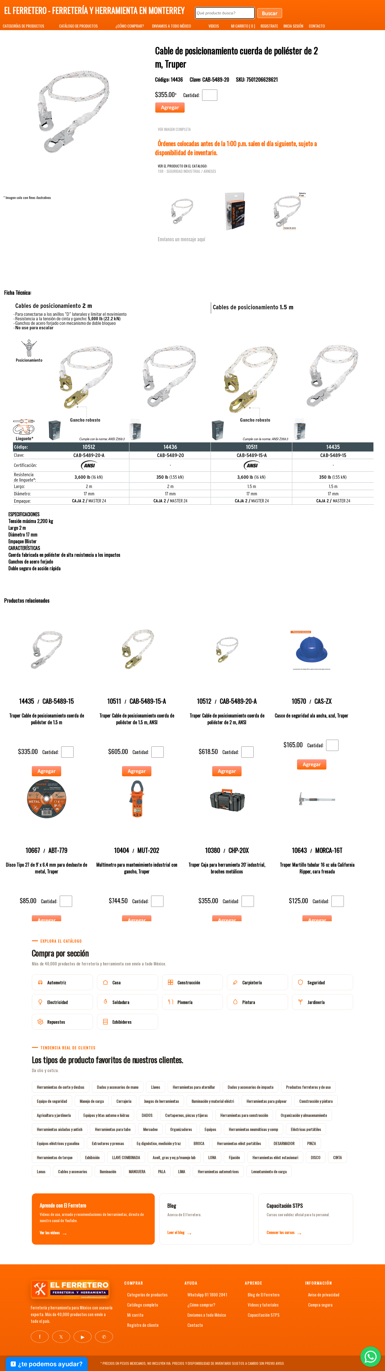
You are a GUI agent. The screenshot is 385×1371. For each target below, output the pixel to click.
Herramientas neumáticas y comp (253, 1129)
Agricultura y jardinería (54, 1115)
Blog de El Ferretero (264, 1294)
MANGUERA (137, 1171)
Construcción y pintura (316, 1101)
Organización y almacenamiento (304, 1115)
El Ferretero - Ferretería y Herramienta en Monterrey (94, 10)
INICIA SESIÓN (293, 26)
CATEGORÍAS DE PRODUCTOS (23, 26)
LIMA (181, 1171)
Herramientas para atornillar (194, 1087)
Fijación (234, 1157)
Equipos (210, 1129)
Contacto (195, 1325)
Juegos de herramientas (161, 1101)
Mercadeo (150, 1129)
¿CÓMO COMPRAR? (130, 26)
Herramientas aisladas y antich (59, 1129)
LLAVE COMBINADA (126, 1157)
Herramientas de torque (54, 1157)
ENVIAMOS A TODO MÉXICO (171, 26)
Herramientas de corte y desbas (60, 1087)
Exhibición (92, 1157)
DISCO (315, 1157)
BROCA (199, 1143)
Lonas (41, 1171)
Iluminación (108, 1171)
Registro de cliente (143, 1325)
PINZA (311, 1143)
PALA (161, 1171)
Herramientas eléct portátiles (239, 1143)
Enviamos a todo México (206, 1315)
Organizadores (181, 1129)
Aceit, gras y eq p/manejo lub (174, 1157)
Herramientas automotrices (218, 1171)
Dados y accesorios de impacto (250, 1087)
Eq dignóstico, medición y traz (159, 1143)
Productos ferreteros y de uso (308, 1087)
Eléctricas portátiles (306, 1129)
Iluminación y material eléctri (213, 1101)
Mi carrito (135, 1315)
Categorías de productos (147, 1294)
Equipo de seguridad (52, 1101)
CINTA (337, 1157)
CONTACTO (317, 26)
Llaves (155, 1087)
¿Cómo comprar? (201, 1304)
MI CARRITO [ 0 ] (243, 26)
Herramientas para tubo (112, 1129)
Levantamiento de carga (269, 1171)
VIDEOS (214, 26)
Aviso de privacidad (323, 1294)
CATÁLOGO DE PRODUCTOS (78, 26)
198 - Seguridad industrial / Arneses (187, 171)
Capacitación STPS (264, 1315)
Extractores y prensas (108, 1143)
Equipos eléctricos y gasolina (58, 1143)
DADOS (147, 1115)
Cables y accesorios (72, 1171)
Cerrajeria (123, 1101)
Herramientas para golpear (267, 1101)
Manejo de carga (92, 1101)
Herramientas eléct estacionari (275, 1157)
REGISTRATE (269, 26)
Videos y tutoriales (263, 1304)
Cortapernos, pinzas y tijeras (186, 1115)
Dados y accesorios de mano (117, 1087)
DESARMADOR (284, 1143)
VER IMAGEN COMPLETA (174, 129)
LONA (212, 1157)
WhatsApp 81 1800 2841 (207, 1294)
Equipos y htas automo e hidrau (106, 1115)
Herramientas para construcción (244, 1115)
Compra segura (320, 1304)
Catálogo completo (142, 1304)
